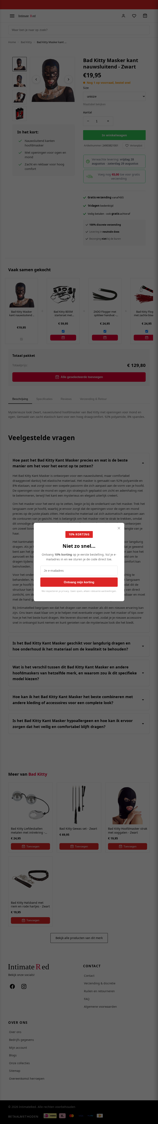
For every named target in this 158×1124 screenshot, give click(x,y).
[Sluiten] (119, 528)
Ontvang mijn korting (79, 582)
